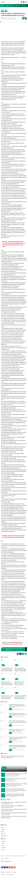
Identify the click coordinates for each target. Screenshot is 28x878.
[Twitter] (20, 654)
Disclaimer (14, 872)
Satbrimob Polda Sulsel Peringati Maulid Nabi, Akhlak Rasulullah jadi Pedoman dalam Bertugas (7, 683)
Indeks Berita (8, 872)
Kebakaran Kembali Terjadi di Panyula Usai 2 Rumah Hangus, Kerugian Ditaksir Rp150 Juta (16, 784)
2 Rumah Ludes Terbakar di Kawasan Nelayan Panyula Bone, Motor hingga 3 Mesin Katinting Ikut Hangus (16, 789)
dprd (3, 849)
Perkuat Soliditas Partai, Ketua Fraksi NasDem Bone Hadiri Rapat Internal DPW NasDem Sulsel (7, 669)
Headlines (3, 833)
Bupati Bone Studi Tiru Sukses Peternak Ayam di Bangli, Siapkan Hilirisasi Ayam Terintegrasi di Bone (7, 697)
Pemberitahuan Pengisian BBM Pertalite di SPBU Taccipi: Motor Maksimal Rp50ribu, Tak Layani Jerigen (21, 697)
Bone (3, 843)
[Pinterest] (7, 867)
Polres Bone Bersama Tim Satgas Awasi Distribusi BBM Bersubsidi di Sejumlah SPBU (20, 669)
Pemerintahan (3, 835)
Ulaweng (4, 847)
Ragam (2, 831)
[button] (21, 2)
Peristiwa (3, 829)
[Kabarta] (3, 2)
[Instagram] (12, 867)
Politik (6, 11)
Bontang (3, 841)
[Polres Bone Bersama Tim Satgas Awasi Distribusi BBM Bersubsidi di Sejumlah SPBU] (21, 663)
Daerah (2, 11)
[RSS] (15, 867)
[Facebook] (18, 654)
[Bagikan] (26, 18)
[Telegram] (23, 654)
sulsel (3, 845)
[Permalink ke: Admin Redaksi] (2, 18)
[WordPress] (10, 867)
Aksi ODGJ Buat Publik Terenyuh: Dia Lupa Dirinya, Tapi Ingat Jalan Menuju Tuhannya (16, 774)
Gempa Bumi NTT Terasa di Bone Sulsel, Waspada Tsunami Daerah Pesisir (16, 779)
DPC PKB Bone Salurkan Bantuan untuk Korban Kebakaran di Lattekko (19, 683)
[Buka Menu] (24, 2)
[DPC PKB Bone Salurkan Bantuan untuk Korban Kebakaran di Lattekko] (21, 677)
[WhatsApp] (26, 654)
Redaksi (2, 872)
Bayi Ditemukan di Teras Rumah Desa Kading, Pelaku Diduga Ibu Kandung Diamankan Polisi (15, 795)
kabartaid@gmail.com (7, 861)
